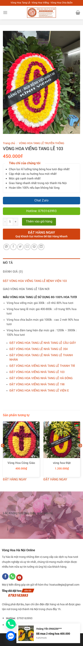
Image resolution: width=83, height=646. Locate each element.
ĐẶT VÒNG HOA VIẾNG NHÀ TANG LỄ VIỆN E (39, 390)
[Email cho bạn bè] (27, 247)
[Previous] (3, 453)
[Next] (80, 453)
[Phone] (11, 624)
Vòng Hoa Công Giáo (21, 463)
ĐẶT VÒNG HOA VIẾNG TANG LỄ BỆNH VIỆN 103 (35, 281)
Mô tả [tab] (8, 263)
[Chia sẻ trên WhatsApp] (6, 247)
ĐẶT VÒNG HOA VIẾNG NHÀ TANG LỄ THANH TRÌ (42, 366)
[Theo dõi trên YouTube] (19, 577)
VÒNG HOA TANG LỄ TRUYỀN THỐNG (41, 143)
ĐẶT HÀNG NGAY (15, 479)
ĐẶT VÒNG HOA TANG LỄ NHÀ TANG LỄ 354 (38, 349)
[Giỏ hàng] (78, 12)
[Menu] (5, 12)
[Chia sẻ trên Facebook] (13, 247)
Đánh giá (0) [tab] (13, 271)
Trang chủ (9, 143)
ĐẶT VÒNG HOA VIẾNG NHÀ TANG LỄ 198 (36, 384)
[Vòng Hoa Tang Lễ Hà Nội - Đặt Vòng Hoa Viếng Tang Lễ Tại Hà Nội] (41, 12)
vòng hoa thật (62, 463)
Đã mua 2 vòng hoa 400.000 (53, 633)
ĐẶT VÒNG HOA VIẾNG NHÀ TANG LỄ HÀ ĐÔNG (41, 378)
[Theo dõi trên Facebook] (5, 576)
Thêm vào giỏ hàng (39, 221)
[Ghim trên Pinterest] (34, 247)
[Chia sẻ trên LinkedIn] (41, 247)
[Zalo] (11, 636)
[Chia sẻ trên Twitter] (20, 247)
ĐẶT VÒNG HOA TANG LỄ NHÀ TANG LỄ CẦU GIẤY (42, 343)
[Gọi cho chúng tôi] (12, 576)
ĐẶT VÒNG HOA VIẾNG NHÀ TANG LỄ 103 (36, 372)
